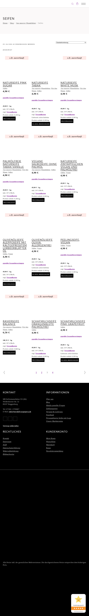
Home (5, 23)
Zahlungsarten (52, 408)
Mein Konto (50, 438)
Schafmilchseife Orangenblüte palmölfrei (44, 324)
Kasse (48, 448)
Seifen (5, 88)
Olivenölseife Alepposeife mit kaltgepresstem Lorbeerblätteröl (15, 245)
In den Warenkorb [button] (40, 124)
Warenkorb (50, 445)
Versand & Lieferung (54, 412)
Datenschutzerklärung (11, 448)
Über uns (49, 399)
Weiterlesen (9, 118)
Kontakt (6, 438)
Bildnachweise (8, 454)
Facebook (50, 415)
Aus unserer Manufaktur (26, 23)
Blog (48, 402)
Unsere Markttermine (54, 421)
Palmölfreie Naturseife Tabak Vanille (13, 164)
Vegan (68, 173)
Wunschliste (50, 441)
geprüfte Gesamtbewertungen (13, 98)
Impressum (7, 441)
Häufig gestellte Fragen (55, 405)
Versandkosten (12, 112)
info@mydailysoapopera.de (20, 412)
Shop (12, 23)
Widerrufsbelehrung (10, 451)
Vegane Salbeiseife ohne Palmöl (44, 164)
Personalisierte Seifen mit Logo (58, 418)
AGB (5, 445)
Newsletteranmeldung (54, 451)
